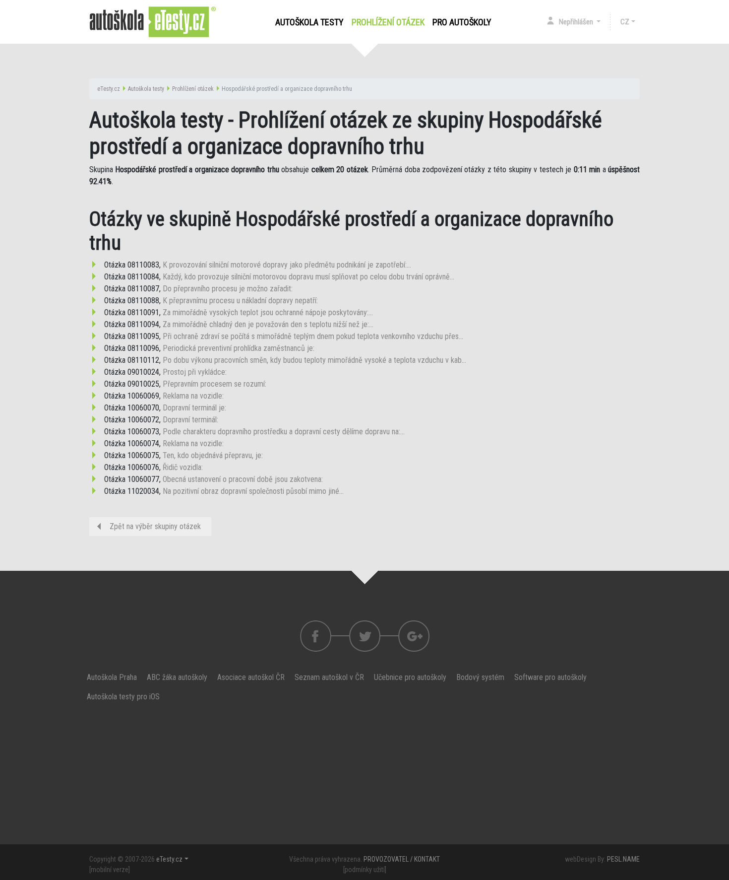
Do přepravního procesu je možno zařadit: (228, 288)
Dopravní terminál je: (194, 407)
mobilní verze (109, 870)
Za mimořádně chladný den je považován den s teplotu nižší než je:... (268, 324)
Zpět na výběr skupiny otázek (155, 526)
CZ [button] (624, 21)
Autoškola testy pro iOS (123, 696)
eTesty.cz (108, 88)
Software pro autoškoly (550, 677)
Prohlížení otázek (390, 22)
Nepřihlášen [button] (577, 21)
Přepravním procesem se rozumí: (214, 384)
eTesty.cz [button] (169, 859)
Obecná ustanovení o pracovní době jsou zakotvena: (243, 479)
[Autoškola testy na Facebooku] (315, 636)
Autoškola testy (309, 22)
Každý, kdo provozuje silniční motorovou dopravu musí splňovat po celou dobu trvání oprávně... (308, 276)
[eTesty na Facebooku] (364, 636)
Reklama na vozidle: (193, 396)
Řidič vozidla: (183, 467)
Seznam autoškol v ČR (329, 677)
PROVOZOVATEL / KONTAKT (402, 859)
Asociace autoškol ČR (251, 677)
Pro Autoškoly (461, 22)
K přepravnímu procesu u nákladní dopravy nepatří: (240, 300)
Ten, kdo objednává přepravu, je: (213, 455)
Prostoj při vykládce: (195, 372)
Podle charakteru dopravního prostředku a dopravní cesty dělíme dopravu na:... (284, 431)
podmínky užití (365, 870)
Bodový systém (480, 677)
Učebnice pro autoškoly (410, 677)
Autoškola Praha (112, 677)
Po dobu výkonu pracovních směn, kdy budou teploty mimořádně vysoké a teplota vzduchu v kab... (314, 360)
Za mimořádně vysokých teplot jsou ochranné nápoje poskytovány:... (268, 312)
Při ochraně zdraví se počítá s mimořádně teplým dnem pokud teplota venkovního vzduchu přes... (313, 336)
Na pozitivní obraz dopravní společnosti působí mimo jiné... (253, 491)
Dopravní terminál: (190, 419)
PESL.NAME (623, 859)
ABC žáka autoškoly (177, 677)
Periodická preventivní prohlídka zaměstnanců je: (238, 348)
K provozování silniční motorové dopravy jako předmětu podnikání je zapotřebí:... (287, 265)
